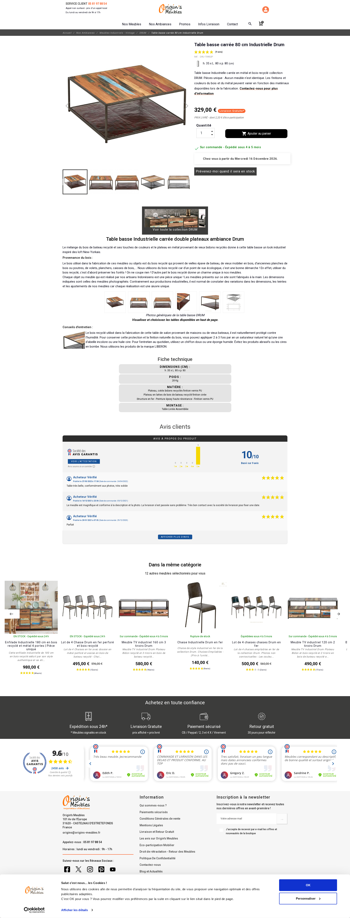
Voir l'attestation (84, 461)
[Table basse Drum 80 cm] (115, 302)
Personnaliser (306, 898)
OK (308, 885)
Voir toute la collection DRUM (175, 229)
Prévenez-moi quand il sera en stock (225, 171)
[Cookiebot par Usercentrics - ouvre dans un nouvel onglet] (34, 910)
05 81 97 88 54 (97, 3)
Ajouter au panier (256, 133)
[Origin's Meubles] (170, 9)
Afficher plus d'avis (175, 537)
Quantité (204, 125)
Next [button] (338, 614)
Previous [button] (11, 614)
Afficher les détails (74, 910)
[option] (31, 632)
